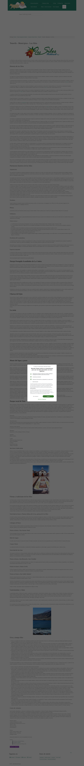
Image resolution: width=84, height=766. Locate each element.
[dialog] (42, 383)
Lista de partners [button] (33, 388)
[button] (42, 382)
